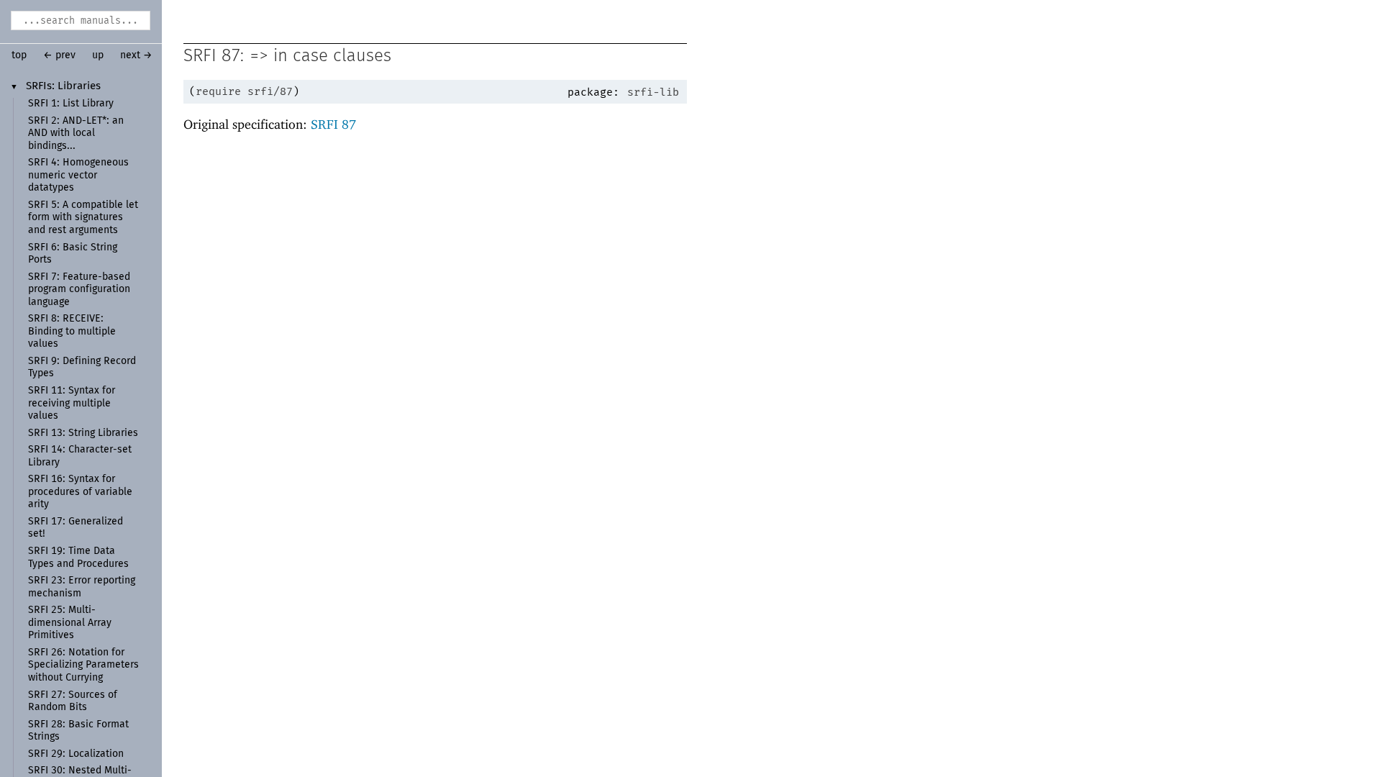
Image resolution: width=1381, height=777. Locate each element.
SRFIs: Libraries (63, 86)
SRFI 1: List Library (71, 104)
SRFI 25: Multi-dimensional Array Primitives (69, 622)
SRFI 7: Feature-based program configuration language (79, 289)
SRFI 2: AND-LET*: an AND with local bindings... (76, 133)
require (218, 91)
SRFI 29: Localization (76, 754)
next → (136, 55)
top (19, 55)
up (98, 55)
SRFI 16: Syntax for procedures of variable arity (80, 491)
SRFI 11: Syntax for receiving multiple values (71, 403)
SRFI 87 (333, 124)
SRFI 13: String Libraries (83, 433)
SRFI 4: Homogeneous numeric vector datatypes (78, 175)
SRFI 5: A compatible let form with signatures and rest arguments (83, 217)
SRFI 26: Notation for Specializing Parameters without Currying (83, 665)
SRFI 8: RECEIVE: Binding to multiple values (72, 331)
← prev (59, 55)
